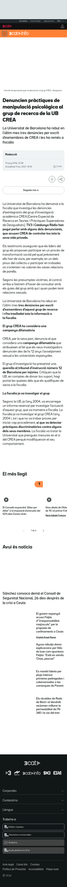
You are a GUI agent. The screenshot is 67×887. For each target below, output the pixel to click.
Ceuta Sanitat (35, 21)
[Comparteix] (61, 179)
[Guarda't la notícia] (52, 179)
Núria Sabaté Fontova (56, 515)
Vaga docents (49, 21)
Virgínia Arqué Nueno (46, 637)
